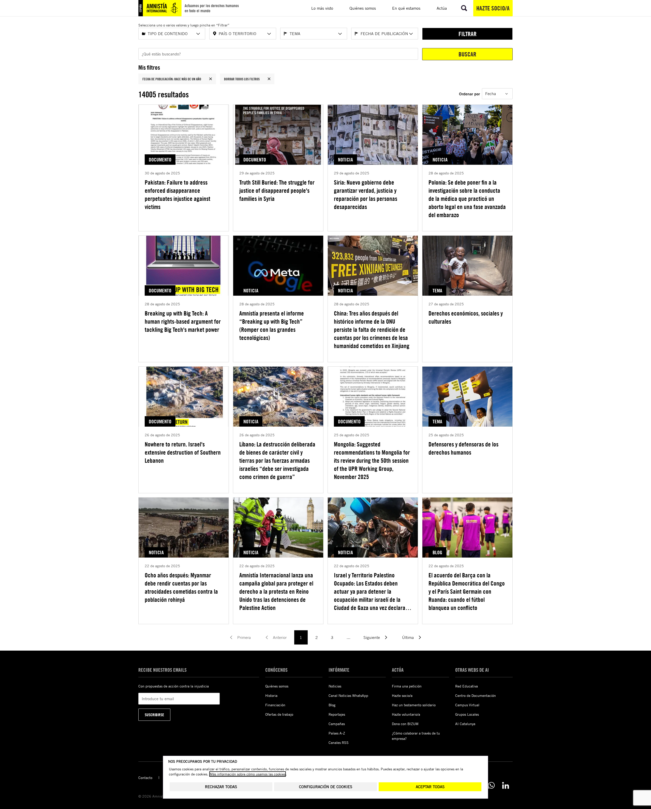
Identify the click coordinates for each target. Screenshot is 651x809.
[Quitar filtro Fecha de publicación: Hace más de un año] (210, 79)
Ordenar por (469, 93)
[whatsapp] (491, 785)
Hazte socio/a (493, 8)
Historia (271, 695)
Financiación (275, 705)
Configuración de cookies (325, 786)
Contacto (145, 777)
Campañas (337, 724)
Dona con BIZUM (405, 724)
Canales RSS (339, 742)
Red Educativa (466, 686)
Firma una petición (407, 686)
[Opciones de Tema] (340, 34)
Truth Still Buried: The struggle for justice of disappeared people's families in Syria (277, 190)
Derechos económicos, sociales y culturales (465, 317)
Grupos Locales (467, 714)
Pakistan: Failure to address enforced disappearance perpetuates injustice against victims (177, 194)
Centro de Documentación (475, 695)
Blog (332, 705)
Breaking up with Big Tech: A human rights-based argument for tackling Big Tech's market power (183, 321)
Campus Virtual (467, 705)
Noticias (335, 686)
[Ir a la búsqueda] (464, 8)
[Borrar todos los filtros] (269, 79)
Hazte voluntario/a (406, 714)
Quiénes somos (276, 686)
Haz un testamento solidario (414, 705)
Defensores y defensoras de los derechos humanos (463, 448)
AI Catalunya (465, 724)
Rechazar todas (221, 786)
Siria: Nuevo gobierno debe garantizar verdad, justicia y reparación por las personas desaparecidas (365, 194)
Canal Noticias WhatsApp (348, 695)
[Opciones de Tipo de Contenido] (198, 34)
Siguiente (371, 637)
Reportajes (337, 714)
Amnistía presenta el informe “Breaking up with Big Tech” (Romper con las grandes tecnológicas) (271, 325)
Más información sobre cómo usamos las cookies (247, 774)
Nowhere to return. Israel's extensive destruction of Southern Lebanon (183, 452)
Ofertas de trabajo (279, 714)
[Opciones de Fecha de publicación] (411, 34)
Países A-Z (337, 733)
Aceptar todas (430, 786)
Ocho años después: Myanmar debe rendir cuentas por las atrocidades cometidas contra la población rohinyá (181, 587)
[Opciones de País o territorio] (269, 34)
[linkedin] (505, 785)
